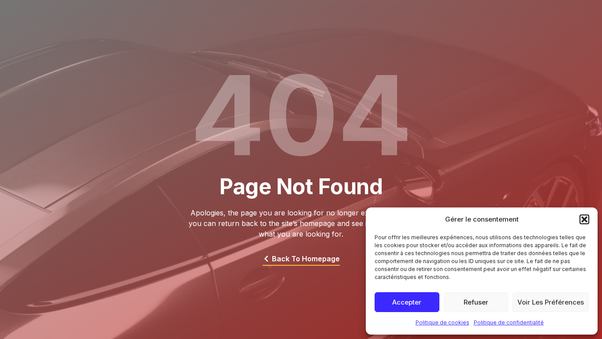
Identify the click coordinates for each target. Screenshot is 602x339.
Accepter (406, 302)
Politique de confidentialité (509, 322)
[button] (584, 219)
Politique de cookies (442, 322)
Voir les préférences (550, 302)
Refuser (476, 302)
